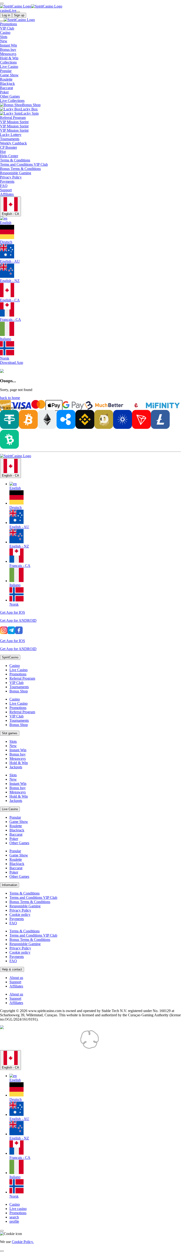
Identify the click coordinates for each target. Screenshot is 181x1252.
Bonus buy (17, 754)
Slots (13, 741)
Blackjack (16, 830)
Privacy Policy (20, 910)
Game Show (18, 822)
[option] (95, 486)
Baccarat (15, 834)
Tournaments (19, 687)
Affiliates (16, 986)
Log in (6, 15)
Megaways (17, 758)
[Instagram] (4, 633)
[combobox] (90, 532)
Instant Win (17, 750)
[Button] (2, 3)
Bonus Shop (18, 691)
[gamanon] (89, 1048)
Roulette (15, 826)
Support (15, 982)
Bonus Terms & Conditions (29, 902)
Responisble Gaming (25, 906)
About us (16, 978)
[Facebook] (19, 633)
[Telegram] (11, 633)
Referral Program (22, 678)
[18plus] (9, 1048)
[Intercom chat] (2, 1230)
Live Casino (18, 670)
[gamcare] (70, 1048)
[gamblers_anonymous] (155, 1048)
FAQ (13, 923)
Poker (13, 839)
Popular (15, 817)
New (13, 746)
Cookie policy (19, 915)
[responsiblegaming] (40, 1048)
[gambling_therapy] (120, 1048)
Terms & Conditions (24, 893)
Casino (14, 666)
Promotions (17, 674)
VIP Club (16, 683)
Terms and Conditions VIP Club (33, 898)
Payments (16, 919)
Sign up (19, 15)
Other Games (19, 843)
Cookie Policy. (23, 1242)
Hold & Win (18, 763)
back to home (10, 398)
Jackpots (15, 767)
